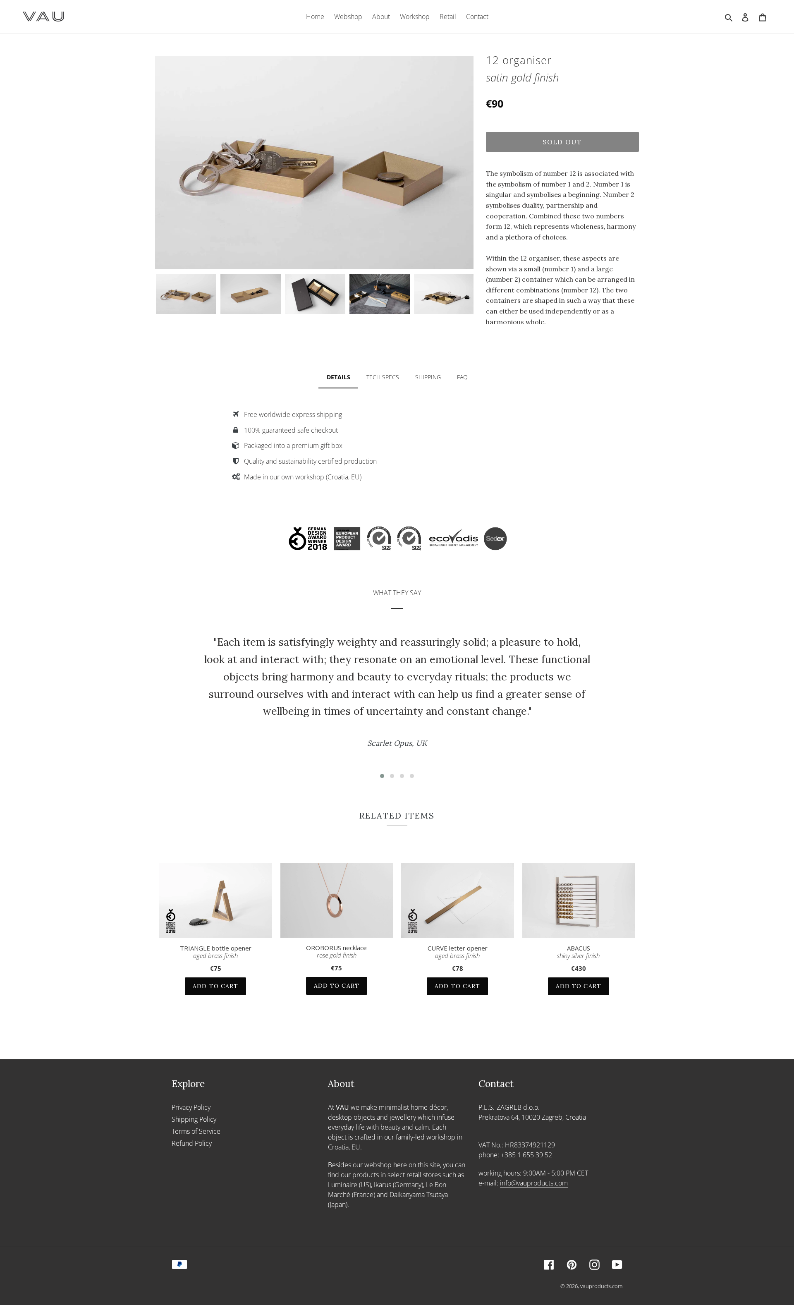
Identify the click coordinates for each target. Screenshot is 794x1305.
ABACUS (578, 951)
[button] (382, 776)
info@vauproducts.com (534, 1183)
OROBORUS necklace (336, 951)
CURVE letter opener (458, 951)
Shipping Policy (194, 1119)
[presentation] (147, 293)
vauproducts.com (601, 1286)
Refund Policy (192, 1143)
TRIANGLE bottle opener (215, 951)
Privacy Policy (191, 1107)
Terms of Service (196, 1131)
